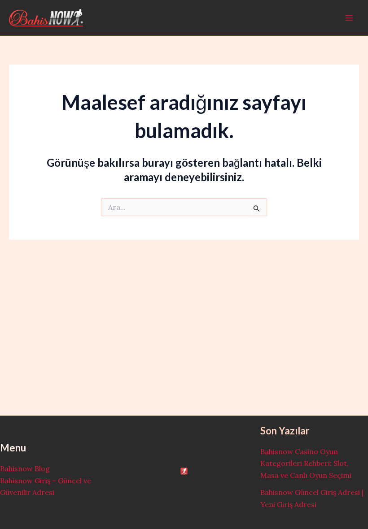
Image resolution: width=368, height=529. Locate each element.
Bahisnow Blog (25, 468)
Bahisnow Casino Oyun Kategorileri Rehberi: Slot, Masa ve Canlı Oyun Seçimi (305, 463)
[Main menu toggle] (349, 18)
